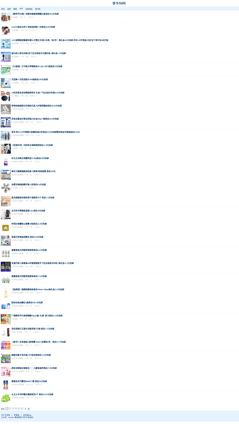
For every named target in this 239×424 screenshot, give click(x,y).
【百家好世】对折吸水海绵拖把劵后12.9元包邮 (32, 145)
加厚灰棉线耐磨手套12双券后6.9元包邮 (28, 184)
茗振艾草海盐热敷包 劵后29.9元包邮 (27, 237)
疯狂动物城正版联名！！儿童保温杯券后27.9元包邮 (34, 368)
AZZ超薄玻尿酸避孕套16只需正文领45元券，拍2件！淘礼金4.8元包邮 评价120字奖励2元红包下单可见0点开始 (59, 40)
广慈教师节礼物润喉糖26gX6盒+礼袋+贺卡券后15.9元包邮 (36, 315)
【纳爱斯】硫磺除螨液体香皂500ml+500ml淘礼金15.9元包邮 (37, 289)
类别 (9, 9)
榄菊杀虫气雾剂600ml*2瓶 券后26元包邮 (29, 381)
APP (21, 9)
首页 (3, 9)
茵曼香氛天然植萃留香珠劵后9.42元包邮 (29, 250)
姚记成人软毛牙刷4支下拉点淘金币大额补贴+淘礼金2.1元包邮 (38, 53)
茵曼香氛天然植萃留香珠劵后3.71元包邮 (29, 276)
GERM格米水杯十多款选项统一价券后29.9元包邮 (33, 27)
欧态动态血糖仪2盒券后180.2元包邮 (27, 302)
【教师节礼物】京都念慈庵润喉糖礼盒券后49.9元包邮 (35, 14)
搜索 (15, 9)
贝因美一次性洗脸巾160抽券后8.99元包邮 (29, 79)
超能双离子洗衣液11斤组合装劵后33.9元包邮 (31, 355)
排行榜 (37, 9)
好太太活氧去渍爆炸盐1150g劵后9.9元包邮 (30, 158)
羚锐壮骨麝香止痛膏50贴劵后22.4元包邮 (29, 224)
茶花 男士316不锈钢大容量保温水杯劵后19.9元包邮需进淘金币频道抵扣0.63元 (45, 132)
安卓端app (27, 415)
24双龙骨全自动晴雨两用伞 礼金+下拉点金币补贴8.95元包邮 (37, 92)
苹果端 (16, 415)
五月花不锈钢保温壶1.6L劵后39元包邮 (28, 211)
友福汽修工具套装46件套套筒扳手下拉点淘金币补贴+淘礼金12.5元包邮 (42, 263)
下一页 (27, 409)
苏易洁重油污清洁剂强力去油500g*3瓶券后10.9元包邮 (35, 119)
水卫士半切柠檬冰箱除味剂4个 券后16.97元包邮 (32, 394)
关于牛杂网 (5, 415)
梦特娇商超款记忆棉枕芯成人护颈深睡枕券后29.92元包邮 (36, 106)
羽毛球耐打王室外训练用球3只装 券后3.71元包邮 (32, 329)
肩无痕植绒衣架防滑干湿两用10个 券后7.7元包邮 (32, 197)
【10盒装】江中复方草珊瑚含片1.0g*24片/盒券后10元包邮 (36, 66)
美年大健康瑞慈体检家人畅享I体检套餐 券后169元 (33, 171)
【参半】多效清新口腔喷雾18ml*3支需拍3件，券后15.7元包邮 (38, 342)
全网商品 (29, 9)
